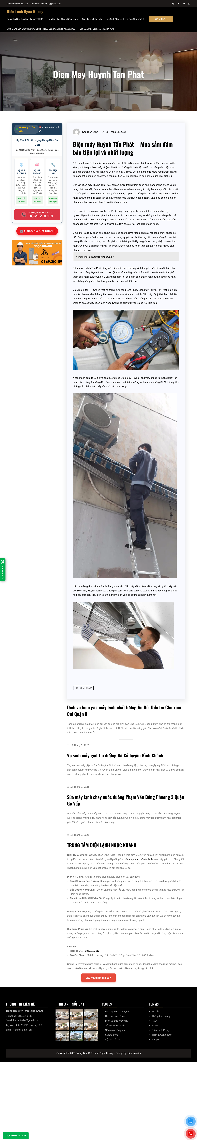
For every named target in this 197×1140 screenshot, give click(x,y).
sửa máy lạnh (131, 859)
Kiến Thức (161, 19)
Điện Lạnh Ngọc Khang (25, 11)
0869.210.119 (92, 950)
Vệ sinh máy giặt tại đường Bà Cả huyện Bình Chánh (115, 755)
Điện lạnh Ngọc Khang (107, 303)
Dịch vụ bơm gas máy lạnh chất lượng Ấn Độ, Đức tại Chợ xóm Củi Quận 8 (124, 710)
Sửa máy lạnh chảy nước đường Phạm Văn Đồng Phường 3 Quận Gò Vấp (125, 800)
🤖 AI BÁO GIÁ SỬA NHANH (37, 231)
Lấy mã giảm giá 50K (98, 977)
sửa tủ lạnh (146, 859)
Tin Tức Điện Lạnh (83, 688)
